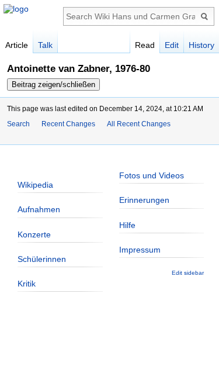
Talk (45, 45)
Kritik (27, 283)
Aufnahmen (39, 209)
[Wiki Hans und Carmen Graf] (16, 8)
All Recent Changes (139, 124)
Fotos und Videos (151, 175)
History (201, 45)
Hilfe (127, 225)
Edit (172, 45)
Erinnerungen (144, 200)
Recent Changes (68, 124)
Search (18, 124)
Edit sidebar (188, 273)
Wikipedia (35, 184)
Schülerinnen (42, 259)
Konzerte (34, 234)
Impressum (140, 249)
